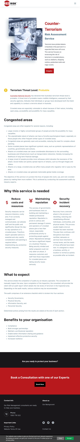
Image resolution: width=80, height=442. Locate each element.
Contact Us (46, 429)
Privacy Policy (9, 427)
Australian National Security (20, 96)
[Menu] (75, 3)
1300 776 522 (15, 415)
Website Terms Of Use (12, 429)
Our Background (48, 404)
